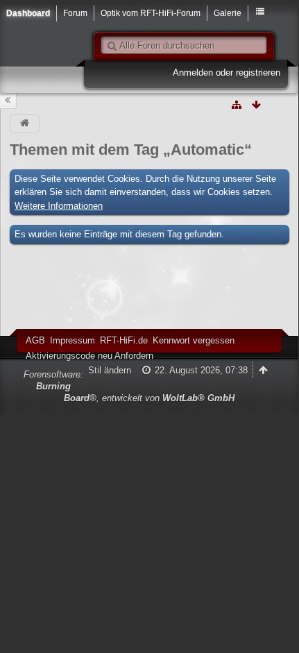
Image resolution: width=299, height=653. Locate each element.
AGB (35, 340)
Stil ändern (109, 370)
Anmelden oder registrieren (226, 72)
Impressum (72, 340)
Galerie (227, 12)
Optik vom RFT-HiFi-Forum (150, 12)
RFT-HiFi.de (124, 340)
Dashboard (28, 12)
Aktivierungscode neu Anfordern (89, 355)
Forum (75, 12)
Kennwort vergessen (193, 340)
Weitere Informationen (59, 206)
